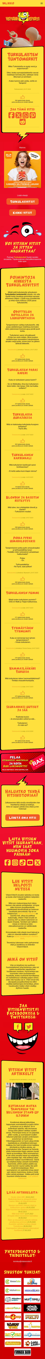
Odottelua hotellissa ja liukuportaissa (22, 314)
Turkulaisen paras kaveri (22, 371)
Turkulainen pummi (22, 593)
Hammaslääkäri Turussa (22, 669)
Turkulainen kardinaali (22, 456)
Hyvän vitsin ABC (18, 1197)
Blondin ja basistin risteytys (22, 498)
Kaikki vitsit (22, 212)
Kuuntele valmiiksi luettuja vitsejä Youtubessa (22, 1225)
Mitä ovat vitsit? (18, 1214)
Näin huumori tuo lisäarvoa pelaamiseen (22, 1210)
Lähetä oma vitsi (22, 817)
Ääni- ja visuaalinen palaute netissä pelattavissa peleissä (22, 1221)
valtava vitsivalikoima (26, 914)
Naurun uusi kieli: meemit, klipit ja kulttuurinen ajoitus (22, 1206)
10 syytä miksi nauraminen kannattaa (22, 1216)
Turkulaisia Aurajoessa (22, 415)
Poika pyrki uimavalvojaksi (22, 539)
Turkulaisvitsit (22, 201)
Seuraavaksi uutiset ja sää (22, 708)
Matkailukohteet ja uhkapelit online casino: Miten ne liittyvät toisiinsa (22, 1200)
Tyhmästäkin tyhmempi (22, 629)
